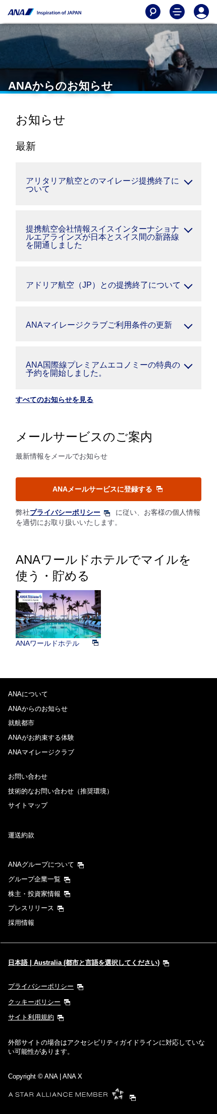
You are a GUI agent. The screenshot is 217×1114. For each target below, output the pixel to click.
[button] (108, 183)
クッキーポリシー (34, 1002)
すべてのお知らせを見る (54, 399)
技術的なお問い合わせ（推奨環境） (60, 791)
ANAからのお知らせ (38, 708)
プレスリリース (31, 908)
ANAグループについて (41, 864)
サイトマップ (27, 805)
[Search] (152, 11)
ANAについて (28, 694)
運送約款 (21, 835)
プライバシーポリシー (65, 512)
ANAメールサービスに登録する (103, 489)
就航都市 (21, 723)
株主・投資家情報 (34, 894)
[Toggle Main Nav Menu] (177, 11)
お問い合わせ (27, 776)
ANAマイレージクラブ (41, 752)
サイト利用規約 (31, 1017)
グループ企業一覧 (34, 879)
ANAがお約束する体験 (41, 737)
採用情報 (21, 922)
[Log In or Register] (201, 11)
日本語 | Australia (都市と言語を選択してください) (83, 962)
